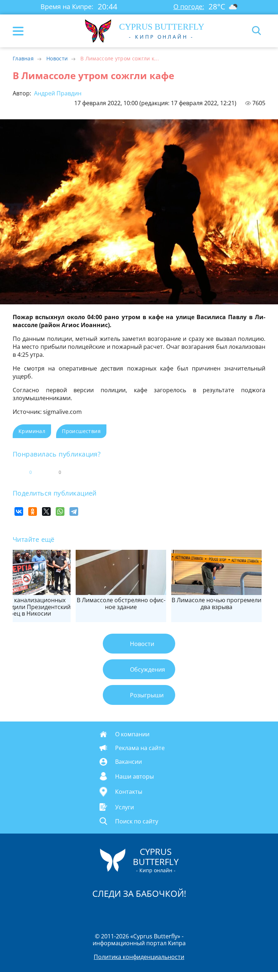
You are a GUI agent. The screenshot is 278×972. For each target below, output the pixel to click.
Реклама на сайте (140, 748)
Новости (57, 58)
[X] (46, 511)
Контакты (128, 792)
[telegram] (148, 912)
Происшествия (81, 431)
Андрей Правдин (57, 93)
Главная (23, 58)
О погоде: (188, 6)
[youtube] (180, 912)
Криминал (31, 431)
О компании (132, 734)
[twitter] (131, 912)
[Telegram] (74, 511)
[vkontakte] (164, 912)
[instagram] (114, 912)
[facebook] (98, 912)
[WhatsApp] (60, 511)
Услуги (124, 807)
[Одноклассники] (32, 511)
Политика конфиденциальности (139, 957)
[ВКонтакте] (19, 511)
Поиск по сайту (136, 821)
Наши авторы (134, 776)
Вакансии (128, 762)
